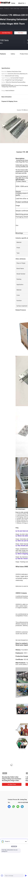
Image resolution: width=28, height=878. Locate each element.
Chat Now (20, 33)
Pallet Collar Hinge (14, 8)
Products (6, 8)
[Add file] (2, 875)
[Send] (26, 875)
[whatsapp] (13, 806)
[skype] (22, 806)
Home (1, 8)
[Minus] (26, 841)
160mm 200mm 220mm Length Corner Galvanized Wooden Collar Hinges (10, 778)
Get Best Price (6, 33)
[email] (9, 806)
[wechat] (17, 806)
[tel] (26, 806)
